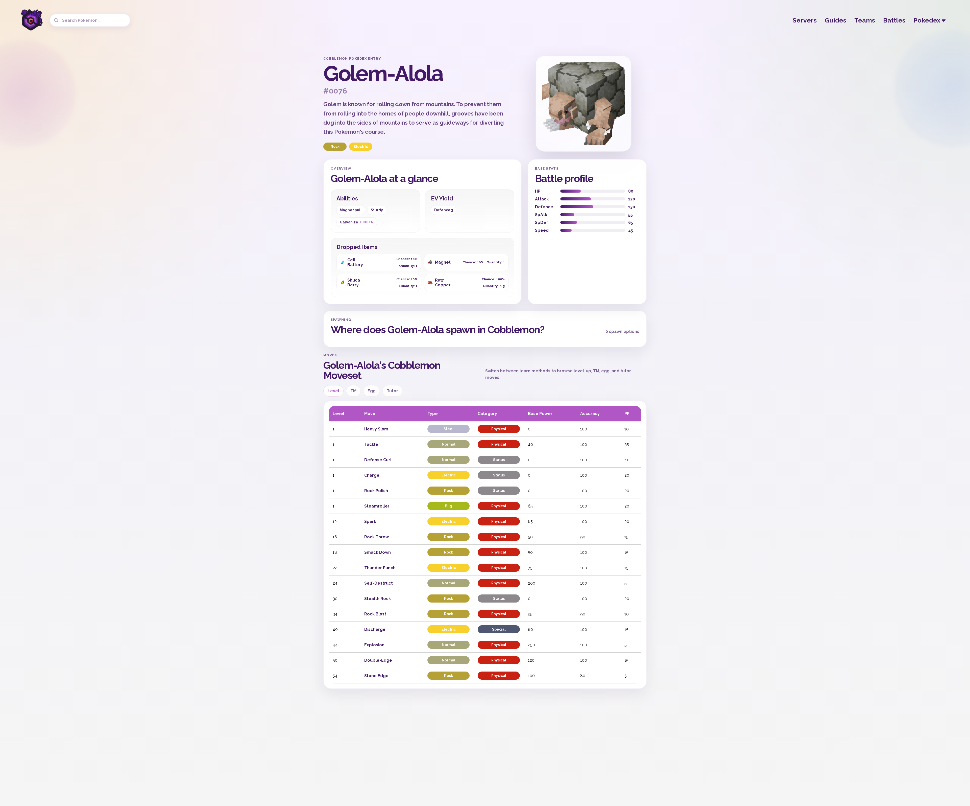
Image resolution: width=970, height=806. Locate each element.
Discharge (374, 629)
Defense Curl (378, 459)
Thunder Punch (380, 567)
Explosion (374, 644)
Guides (835, 20)
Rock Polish (376, 490)
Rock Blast (375, 614)
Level (333, 390)
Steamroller (377, 506)
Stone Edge (376, 675)
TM (353, 390)
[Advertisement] (279, 131)
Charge (371, 475)
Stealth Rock (377, 598)
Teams (864, 20)
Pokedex (927, 20)
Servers (805, 20)
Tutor (392, 390)
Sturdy (377, 210)
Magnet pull (351, 210)
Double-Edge (378, 660)
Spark (370, 521)
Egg (372, 390)
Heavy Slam (376, 429)
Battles (894, 20)
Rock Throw (376, 537)
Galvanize (357, 222)
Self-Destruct (378, 583)
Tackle (371, 444)
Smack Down (377, 552)
